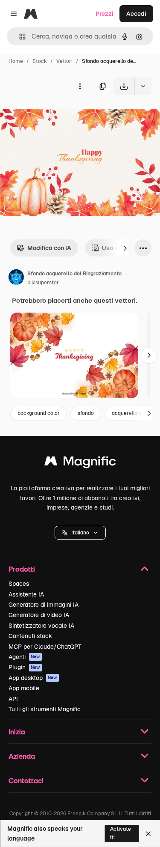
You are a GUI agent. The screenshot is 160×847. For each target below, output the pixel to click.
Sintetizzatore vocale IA (41, 625)
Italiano (80, 532)
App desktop (33, 678)
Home (16, 61)
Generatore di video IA (39, 615)
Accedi (136, 14)
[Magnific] (80, 463)
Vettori (64, 61)
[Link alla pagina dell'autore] (16, 278)
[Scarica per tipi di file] (142, 86)
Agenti (24, 657)
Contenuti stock (30, 636)
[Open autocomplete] (19, 36)
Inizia (17, 731)
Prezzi (104, 14)
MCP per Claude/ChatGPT (45, 646)
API (13, 699)
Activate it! (120, 833)
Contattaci (26, 780)
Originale (56, 114)
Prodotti (22, 568)
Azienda (22, 756)
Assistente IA (26, 594)
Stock (39, 61)
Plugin (24, 667)
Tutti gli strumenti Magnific (45, 709)
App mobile (24, 688)
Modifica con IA (49, 248)
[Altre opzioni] (79, 86)
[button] (80, 533)
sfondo (86, 413)
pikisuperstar (43, 282)
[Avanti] (125, 247)
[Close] (148, 834)
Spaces (19, 584)
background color (38, 413)
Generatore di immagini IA (44, 604)
